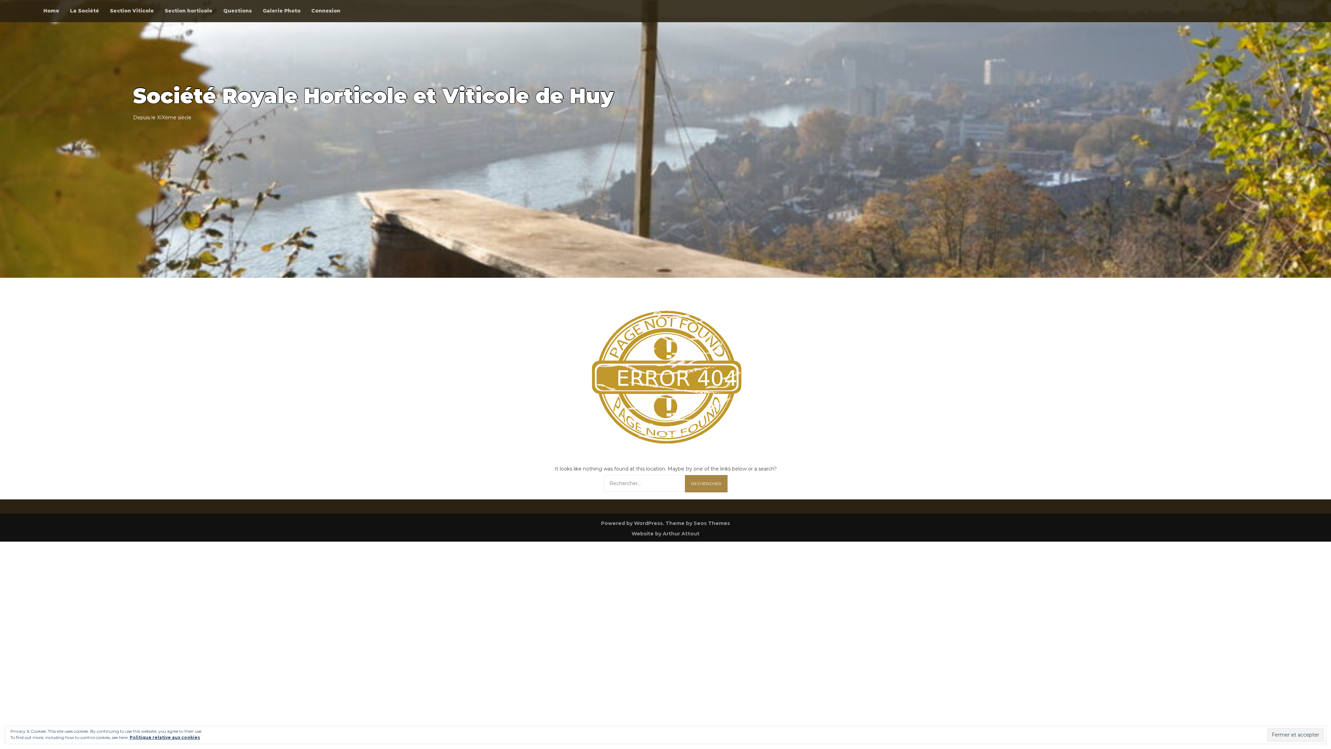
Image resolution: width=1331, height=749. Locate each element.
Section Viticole (132, 11)
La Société (84, 11)
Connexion (325, 11)
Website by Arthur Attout (665, 534)
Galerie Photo (282, 11)
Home (51, 11)
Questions (237, 11)
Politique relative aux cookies (165, 737)
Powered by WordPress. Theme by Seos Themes (665, 523)
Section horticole (188, 11)
